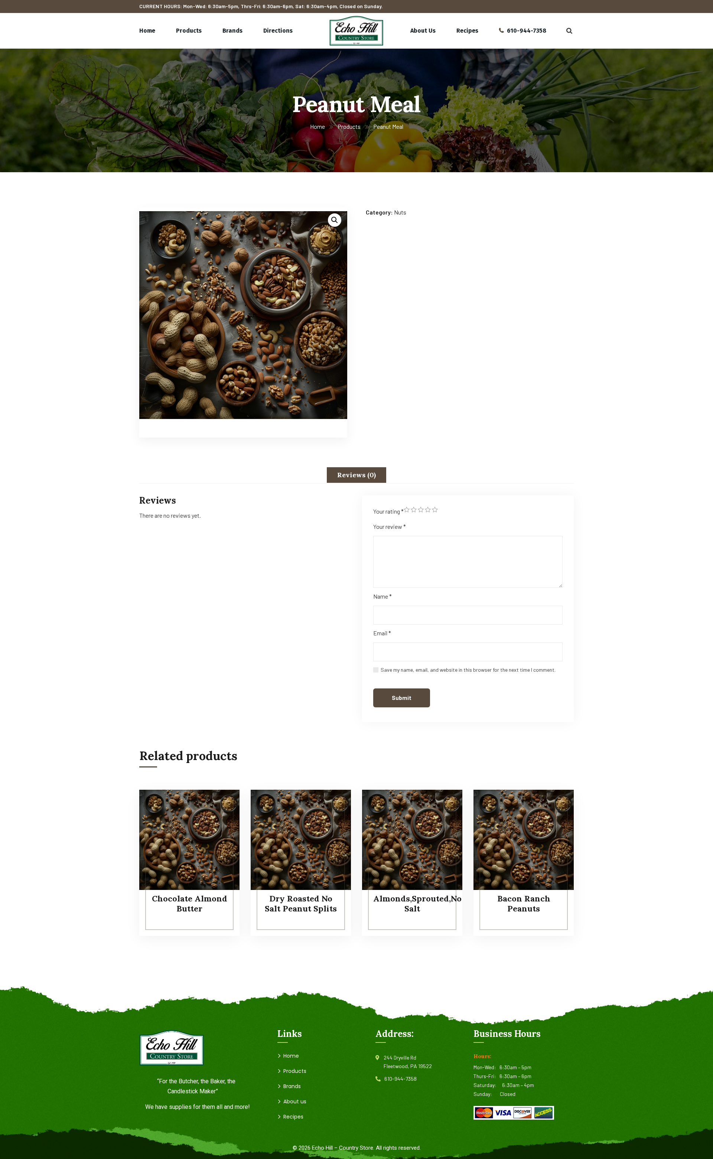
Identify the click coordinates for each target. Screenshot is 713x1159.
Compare (220, 806)
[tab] (356, 475)
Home (317, 126)
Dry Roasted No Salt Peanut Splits (301, 903)
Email (382, 632)
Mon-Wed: (486, 1067)
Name (382, 596)
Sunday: (486, 1094)
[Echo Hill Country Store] (356, 31)
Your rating (388, 511)
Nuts (400, 212)
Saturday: (487, 1085)
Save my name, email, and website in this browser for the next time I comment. (468, 670)
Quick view (220, 841)
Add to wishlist (220, 823)
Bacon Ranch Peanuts (523, 903)
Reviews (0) (356, 475)
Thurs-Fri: (486, 1076)
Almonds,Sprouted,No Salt (417, 903)
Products (349, 126)
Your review (389, 526)
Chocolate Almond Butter (189, 903)
